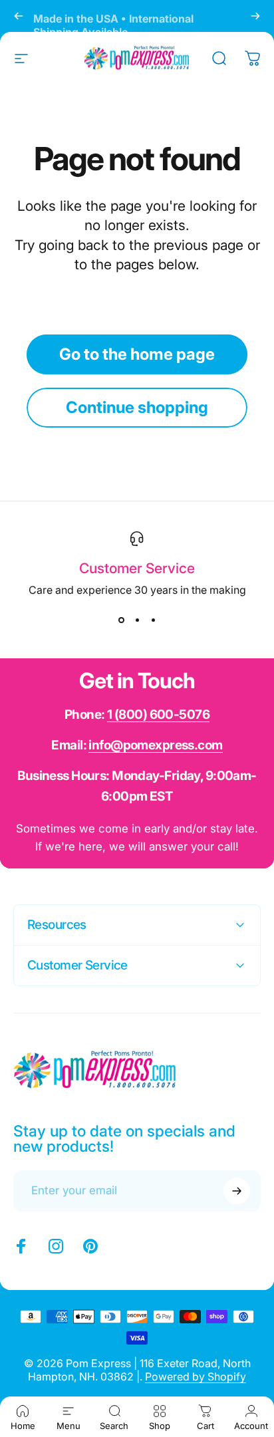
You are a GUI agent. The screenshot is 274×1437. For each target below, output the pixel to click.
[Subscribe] (236, 1191)
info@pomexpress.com (155, 745)
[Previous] (18, 16)
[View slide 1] (121, 620)
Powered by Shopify (195, 1376)
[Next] (255, 16)
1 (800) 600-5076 (158, 714)
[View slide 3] (153, 620)
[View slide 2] (137, 620)
